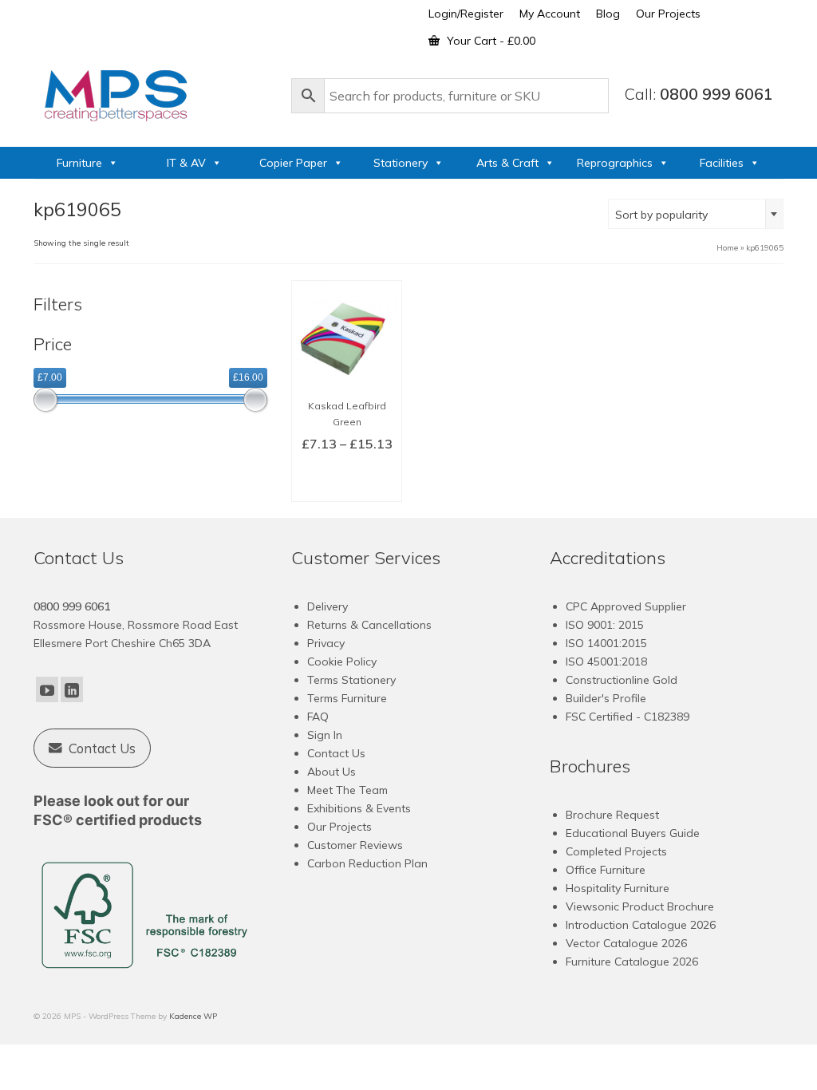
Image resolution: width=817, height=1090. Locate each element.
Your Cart (489, 41)
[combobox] (695, 214)
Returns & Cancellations (369, 625)
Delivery (327, 606)
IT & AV (186, 163)
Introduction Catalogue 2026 (641, 925)
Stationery (400, 163)
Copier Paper (293, 163)
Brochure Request (612, 815)
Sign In (324, 735)
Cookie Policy (342, 661)
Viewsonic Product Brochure (640, 906)
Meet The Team (347, 790)
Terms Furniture (347, 698)
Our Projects (339, 826)
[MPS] (154, 92)
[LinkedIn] (72, 689)
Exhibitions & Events (359, 808)
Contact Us (336, 753)
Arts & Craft (507, 163)
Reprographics (615, 163)
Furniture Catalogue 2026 (632, 961)
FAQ (318, 716)
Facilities (722, 163)
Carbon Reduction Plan (367, 863)
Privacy (326, 643)
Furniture (79, 163)
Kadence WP (193, 1016)
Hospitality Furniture (617, 888)
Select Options (347, 479)
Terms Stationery (351, 680)
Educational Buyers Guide (633, 833)
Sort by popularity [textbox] (661, 214)
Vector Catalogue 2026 (626, 943)
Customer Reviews (355, 845)
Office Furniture (605, 870)
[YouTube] (47, 689)
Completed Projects (616, 851)
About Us (331, 771)
